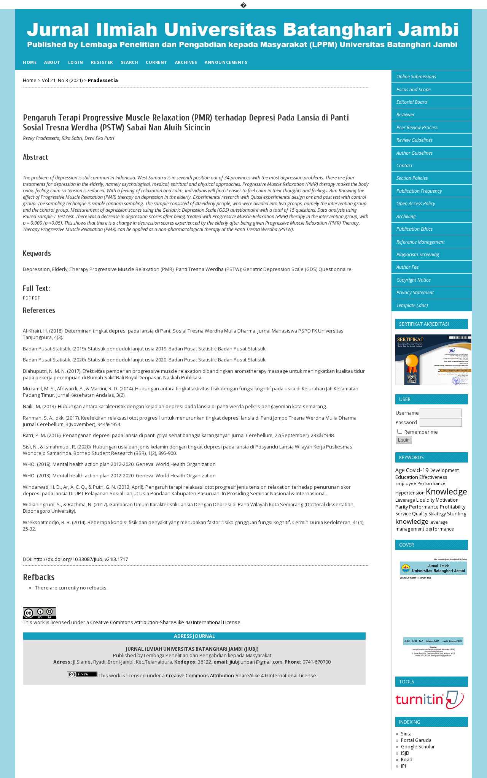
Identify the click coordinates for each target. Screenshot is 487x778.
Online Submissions (416, 76)
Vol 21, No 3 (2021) (62, 80)
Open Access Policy (415, 203)
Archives (186, 62)
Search (129, 62)
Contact (404, 165)
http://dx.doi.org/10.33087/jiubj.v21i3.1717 (80, 559)
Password (406, 422)
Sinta (406, 733)
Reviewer (405, 114)
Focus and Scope (413, 89)
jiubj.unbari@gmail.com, (256, 662)
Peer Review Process (417, 127)
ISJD (405, 753)
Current (156, 62)
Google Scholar (418, 746)
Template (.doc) (412, 305)
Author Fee (407, 267)
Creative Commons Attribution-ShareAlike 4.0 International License (165, 622)
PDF (27, 298)
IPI (403, 766)
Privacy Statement (415, 292)
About (52, 62)
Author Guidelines (414, 153)
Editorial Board (411, 102)
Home (30, 62)
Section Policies (412, 178)
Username (407, 413)
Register (102, 62)
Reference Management (420, 242)
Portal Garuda (416, 740)
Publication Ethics (414, 229)
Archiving (405, 216)
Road (406, 759)
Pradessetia (103, 80)
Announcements (226, 62)
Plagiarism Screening (417, 254)
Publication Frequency (419, 191)
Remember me (421, 432)
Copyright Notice (413, 280)
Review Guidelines (414, 140)
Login (75, 62)
